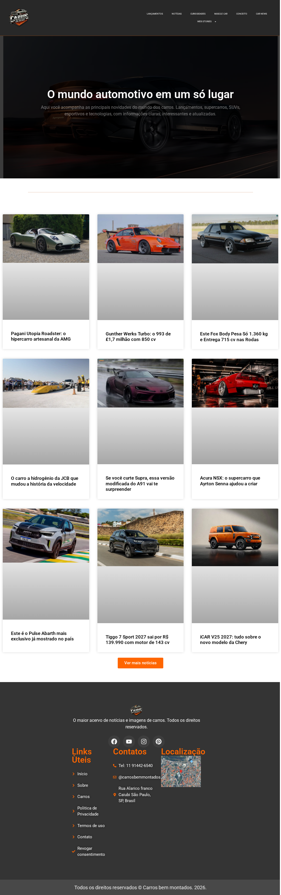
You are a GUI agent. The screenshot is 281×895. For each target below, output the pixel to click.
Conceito (241, 14)
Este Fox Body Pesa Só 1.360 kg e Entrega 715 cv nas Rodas (234, 336)
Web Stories (204, 21)
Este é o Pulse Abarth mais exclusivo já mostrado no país (42, 636)
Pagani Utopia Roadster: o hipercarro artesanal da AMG (41, 336)
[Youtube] (129, 742)
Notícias (177, 14)
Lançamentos (155, 14)
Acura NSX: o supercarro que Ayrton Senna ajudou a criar (230, 480)
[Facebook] (114, 742)
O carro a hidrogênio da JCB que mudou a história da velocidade (44, 480)
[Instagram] (144, 742)
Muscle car (220, 14)
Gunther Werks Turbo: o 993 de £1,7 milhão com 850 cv (138, 336)
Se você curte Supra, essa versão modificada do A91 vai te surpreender (140, 483)
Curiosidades (198, 14)
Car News (261, 14)
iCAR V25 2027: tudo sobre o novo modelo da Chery (230, 639)
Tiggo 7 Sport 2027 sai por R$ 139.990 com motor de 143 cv (138, 639)
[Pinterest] (159, 742)
